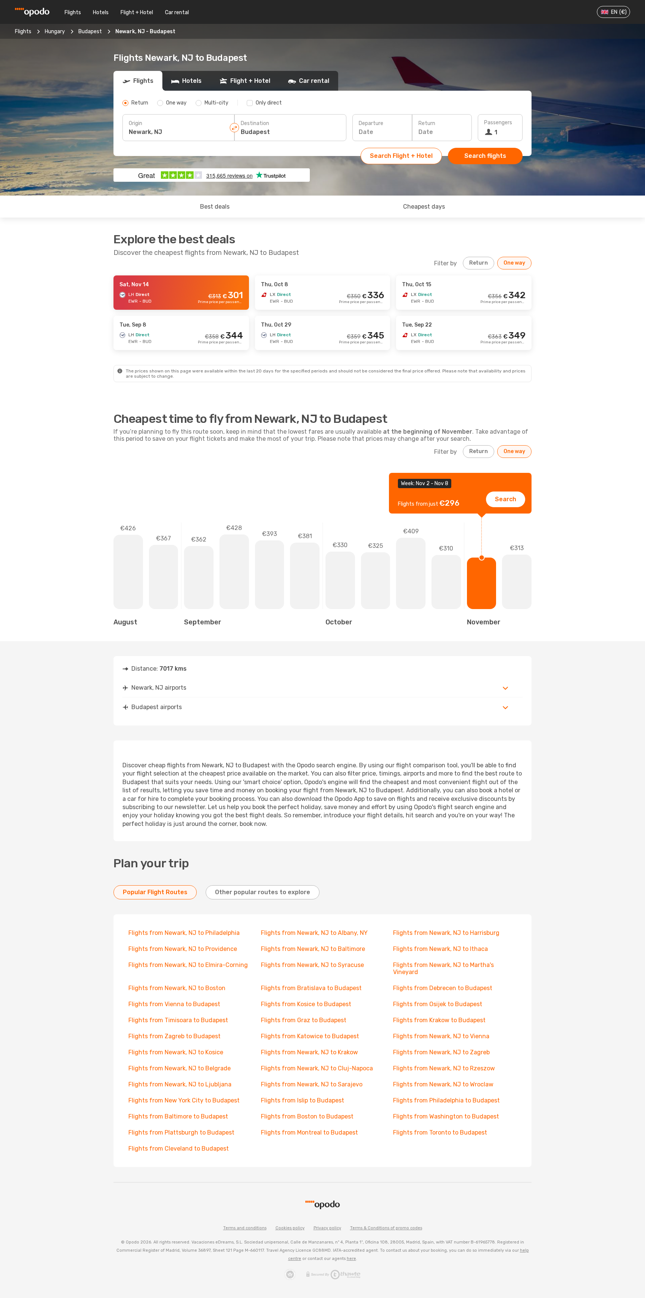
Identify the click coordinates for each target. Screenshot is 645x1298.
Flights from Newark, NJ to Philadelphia (184, 932)
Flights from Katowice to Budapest (310, 1036)
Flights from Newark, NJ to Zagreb (441, 1052)
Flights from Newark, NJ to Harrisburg (446, 932)
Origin (135, 123)
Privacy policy (327, 1228)
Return (426, 123)
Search (505, 499)
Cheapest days (424, 206)
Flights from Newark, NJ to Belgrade (179, 1068)
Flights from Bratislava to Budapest (311, 988)
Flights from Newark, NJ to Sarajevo (311, 1084)
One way (514, 263)
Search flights (485, 155)
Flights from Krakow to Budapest (439, 1020)
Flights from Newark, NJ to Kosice (175, 1052)
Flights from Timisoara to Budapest (178, 1020)
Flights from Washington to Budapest (446, 1116)
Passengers (498, 122)
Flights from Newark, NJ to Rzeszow (444, 1068)
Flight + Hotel (137, 12)
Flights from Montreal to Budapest (309, 1132)
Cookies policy (290, 1228)
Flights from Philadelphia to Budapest (446, 1100)
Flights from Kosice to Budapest (306, 1004)
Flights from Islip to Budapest (302, 1100)
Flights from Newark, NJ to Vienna (441, 1036)
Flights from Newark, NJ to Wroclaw (443, 1084)
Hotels (101, 12)
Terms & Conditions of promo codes (386, 1228)
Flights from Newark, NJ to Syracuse (312, 964)
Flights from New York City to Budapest (184, 1100)
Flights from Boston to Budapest (307, 1116)
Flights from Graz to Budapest (303, 1020)
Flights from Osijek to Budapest (437, 1004)
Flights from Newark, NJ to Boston (176, 988)
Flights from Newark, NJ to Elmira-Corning (188, 964)
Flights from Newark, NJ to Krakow (309, 1052)
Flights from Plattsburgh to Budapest (181, 1132)
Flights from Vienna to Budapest (174, 1004)
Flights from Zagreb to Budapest (174, 1036)
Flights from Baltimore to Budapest (178, 1116)
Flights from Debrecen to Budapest (442, 988)
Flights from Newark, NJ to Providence (182, 948)
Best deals (215, 206)
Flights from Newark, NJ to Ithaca (440, 948)
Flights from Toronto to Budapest (440, 1132)
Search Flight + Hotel (401, 155)
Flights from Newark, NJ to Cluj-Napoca (317, 1068)
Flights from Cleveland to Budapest (178, 1148)
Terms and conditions (245, 1228)
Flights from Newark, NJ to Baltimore (313, 948)
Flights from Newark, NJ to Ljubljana (179, 1084)
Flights (73, 12)
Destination (255, 123)
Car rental (177, 12)
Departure (371, 123)
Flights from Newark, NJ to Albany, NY (314, 932)
